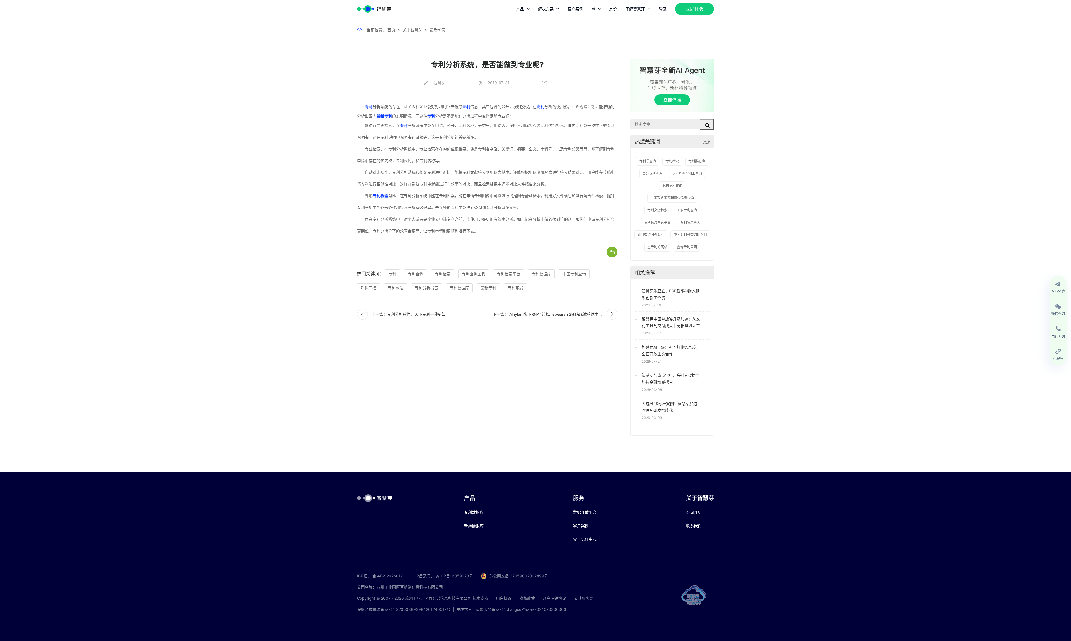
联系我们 (694, 525)
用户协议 (504, 598)
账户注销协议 (554, 598)
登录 (663, 8)
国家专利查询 (687, 210)
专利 (369, 106)
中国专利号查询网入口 (690, 235)
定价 (613, 8)
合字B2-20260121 (388, 575)
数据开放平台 (585, 512)
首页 (391, 29)
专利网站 (395, 287)
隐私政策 (527, 598)
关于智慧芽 (412, 29)
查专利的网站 (657, 247)
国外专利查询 (652, 173)
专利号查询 (647, 161)
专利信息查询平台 (657, 222)
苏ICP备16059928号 (454, 575)
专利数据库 (541, 273)
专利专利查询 (672, 186)
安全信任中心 (585, 539)
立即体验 (694, 9)
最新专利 (384, 116)
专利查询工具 (473, 273)
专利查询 (415, 273)
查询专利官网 (687, 247)
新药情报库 (474, 525)
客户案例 (575, 8)
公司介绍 (694, 512)
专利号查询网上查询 (687, 173)
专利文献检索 (657, 210)
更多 (707, 141)
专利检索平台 (508, 273)
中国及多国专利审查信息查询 (672, 198)
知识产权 (368, 287)
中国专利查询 (574, 273)
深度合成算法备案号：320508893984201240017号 (403, 609)
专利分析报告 (426, 287)
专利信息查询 (690, 222)
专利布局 (515, 287)
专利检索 (380, 195)
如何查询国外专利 (650, 235)
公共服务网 (584, 598)
